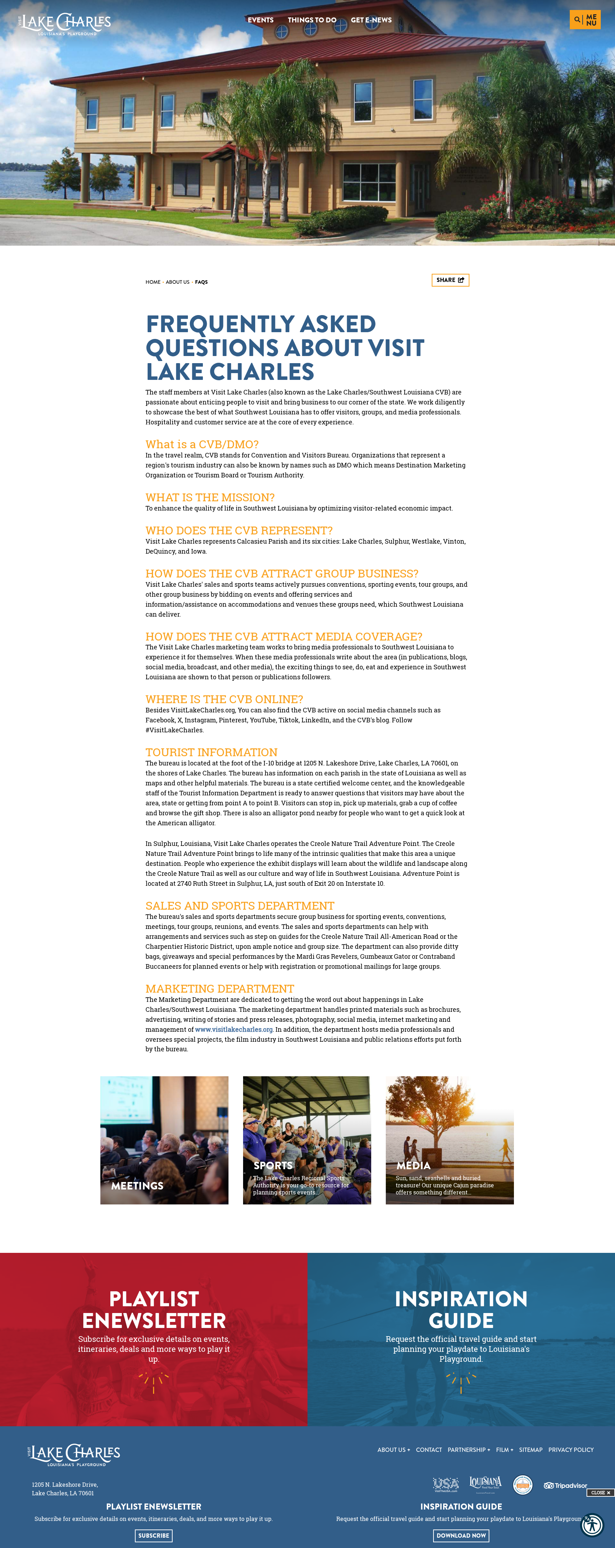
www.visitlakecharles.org (234, 1029)
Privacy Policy (571, 1450)
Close (598, 1493)
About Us (179, 282)
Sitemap (531, 1450)
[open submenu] (408, 1450)
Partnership (467, 1450)
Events (261, 20)
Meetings (137, 1186)
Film (503, 1450)
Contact (429, 1450)
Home (155, 282)
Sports (273, 1165)
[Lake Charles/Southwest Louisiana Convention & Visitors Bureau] (65, 24)
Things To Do (312, 20)
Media (413, 1165)
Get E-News (371, 20)
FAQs (201, 282)
